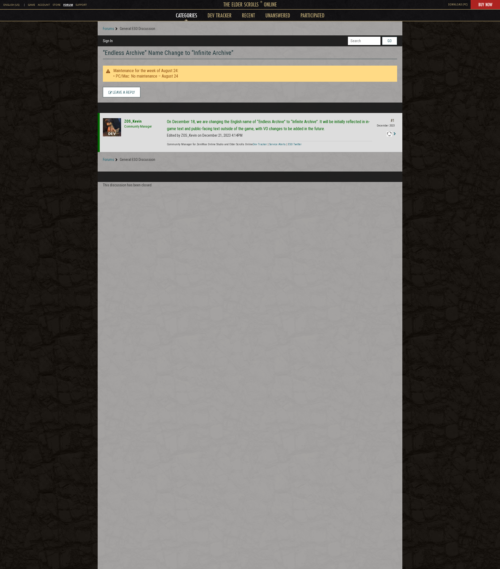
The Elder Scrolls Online (250, 4)
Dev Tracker (260, 144)
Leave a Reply (123, 92)
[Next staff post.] (394, 134)
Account (44, 5)
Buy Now (485, 4)
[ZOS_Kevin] (112, 127)
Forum (68, 5)
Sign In (108, 41)
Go (390, 41)
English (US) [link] (11, 5)
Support (81, 5)
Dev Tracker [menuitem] (220, 15)
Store (57, 5)
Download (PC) (458, 4)
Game (31, 5)
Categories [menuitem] (186, 15)
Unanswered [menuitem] (277, 15)
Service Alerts (277, 144)
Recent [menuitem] (248, 15)
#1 (393, 120)
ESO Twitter (295, 144)
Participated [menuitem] (312, 15)
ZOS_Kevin (133, 121)
